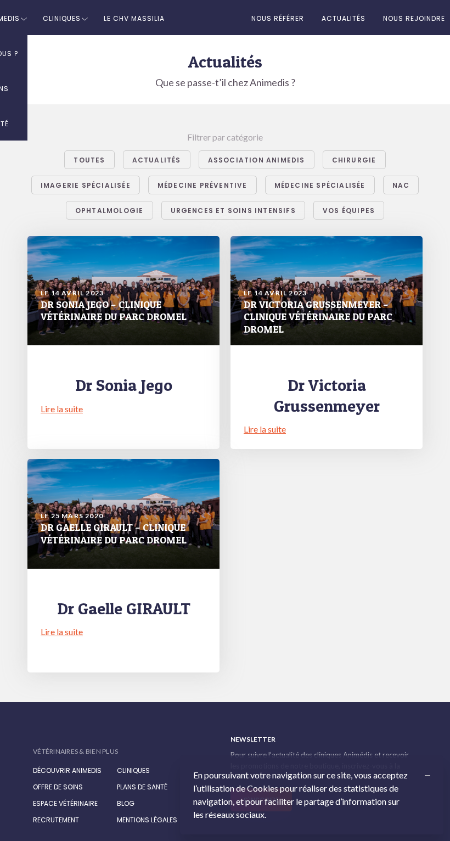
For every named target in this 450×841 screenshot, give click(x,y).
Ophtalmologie (109, 210)
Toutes (89, 160)
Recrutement (56, 820)
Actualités (343, 18)
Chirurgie (354, 160)
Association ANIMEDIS (256, 160)
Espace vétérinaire (65, 803)
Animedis (76, 740)
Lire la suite (62, 408)
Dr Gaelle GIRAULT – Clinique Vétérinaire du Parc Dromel (114, 534)
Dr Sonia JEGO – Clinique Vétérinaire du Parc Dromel (114, 311)
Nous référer (277, 18)
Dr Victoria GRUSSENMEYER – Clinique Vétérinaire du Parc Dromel (318, 317)
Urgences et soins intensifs (233, 210)
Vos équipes (349, 210)
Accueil (208, 17)
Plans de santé (142, 787)
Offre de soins (58, 787)
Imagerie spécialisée (86, 185)
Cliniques (62, 18)
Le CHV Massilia (134, 18)
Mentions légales (147, 820)
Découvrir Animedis (67, 770)
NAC (401, 185)
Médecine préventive (203, 185)
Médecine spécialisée (319, 185)
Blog (125, 803)
